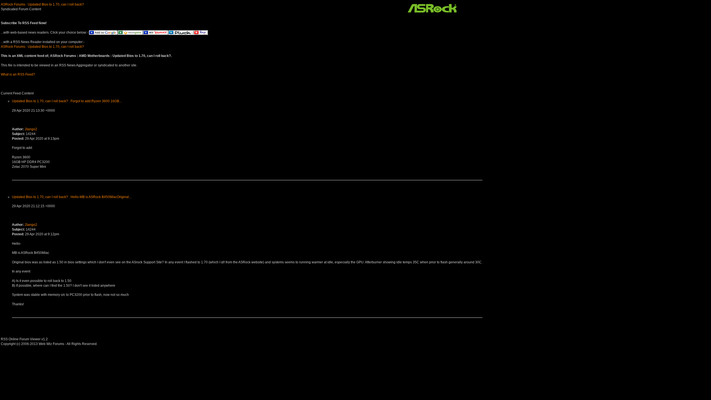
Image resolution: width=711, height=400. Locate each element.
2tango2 (31, 129)
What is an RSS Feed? (18, 74)
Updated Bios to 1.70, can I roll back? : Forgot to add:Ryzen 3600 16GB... (67, 101)
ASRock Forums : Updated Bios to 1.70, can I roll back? (42, 4)
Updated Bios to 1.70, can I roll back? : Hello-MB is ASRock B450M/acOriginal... (71, 197)
